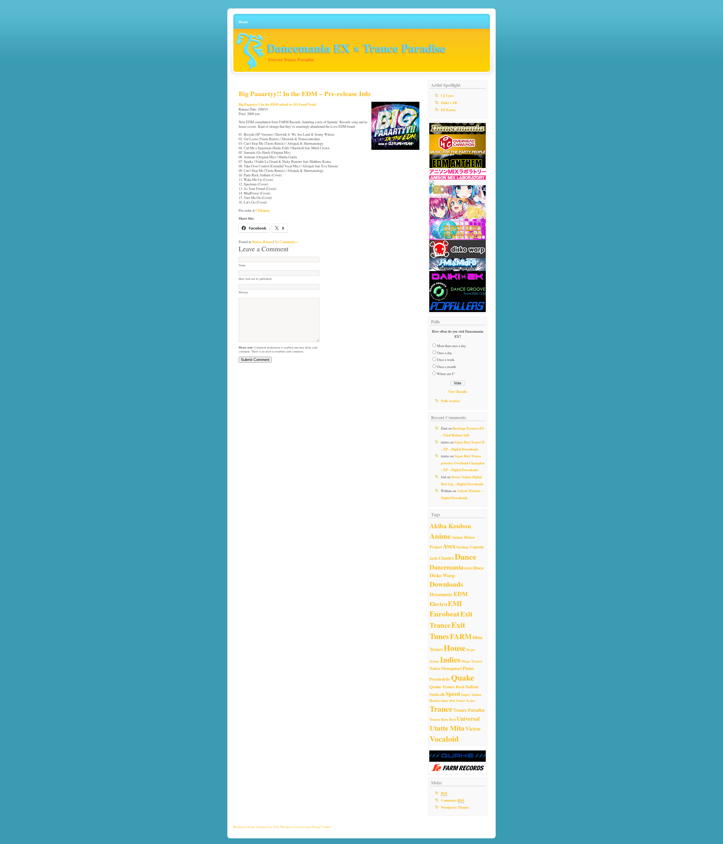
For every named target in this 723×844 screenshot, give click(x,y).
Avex (449, 546)
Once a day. (444, 352)
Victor (473, 728)
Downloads (446, 584)
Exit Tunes (447, 630)
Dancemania (446, 567)
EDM (461, 593)
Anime (440, 536)
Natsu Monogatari (446, 668)
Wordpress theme (244, 826)
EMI (455, 603)
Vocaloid (444, 738)
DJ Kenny (448, 109)
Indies (450, 659)
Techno (470, 700)
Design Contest (321, 826)
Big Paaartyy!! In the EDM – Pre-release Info (305, 93)
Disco (478, 567)
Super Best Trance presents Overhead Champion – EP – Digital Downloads (463, 462)
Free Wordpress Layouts (289, 826)
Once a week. (446, 359)
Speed (453, 694)
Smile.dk (437, 694)
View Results (457, 391)
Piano (468, 668)
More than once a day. (451, 345)
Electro (438, 604)
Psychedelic (440, 679)
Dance (256, 241)
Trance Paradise (469, 710)
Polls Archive (450, 400)
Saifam (471, 686)
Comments (452, 800)
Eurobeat (445, 613)
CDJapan (262, 210)
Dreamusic (441, 594)
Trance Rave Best (443, 719)
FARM (461, 636)
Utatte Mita (447, 728)
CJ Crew (447, 95)
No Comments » (286, 241)
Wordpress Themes (455, 807)
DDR (468, 568)
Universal (468, 718)
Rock (460, 687)
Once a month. (447, 366)
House (267, 241)
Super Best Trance (453, 700)
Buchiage (462, 547)
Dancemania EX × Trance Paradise (356, 47)
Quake (462, 677)
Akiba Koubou (450, 526)
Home (243, 21)
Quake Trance (442, 686)
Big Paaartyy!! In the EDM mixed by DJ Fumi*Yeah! (278, 104)
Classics (446, 558)
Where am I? (445, 373)
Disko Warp (442, 575)
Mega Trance (471, 661)
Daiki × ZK (449, 102)
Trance (441, 708)
